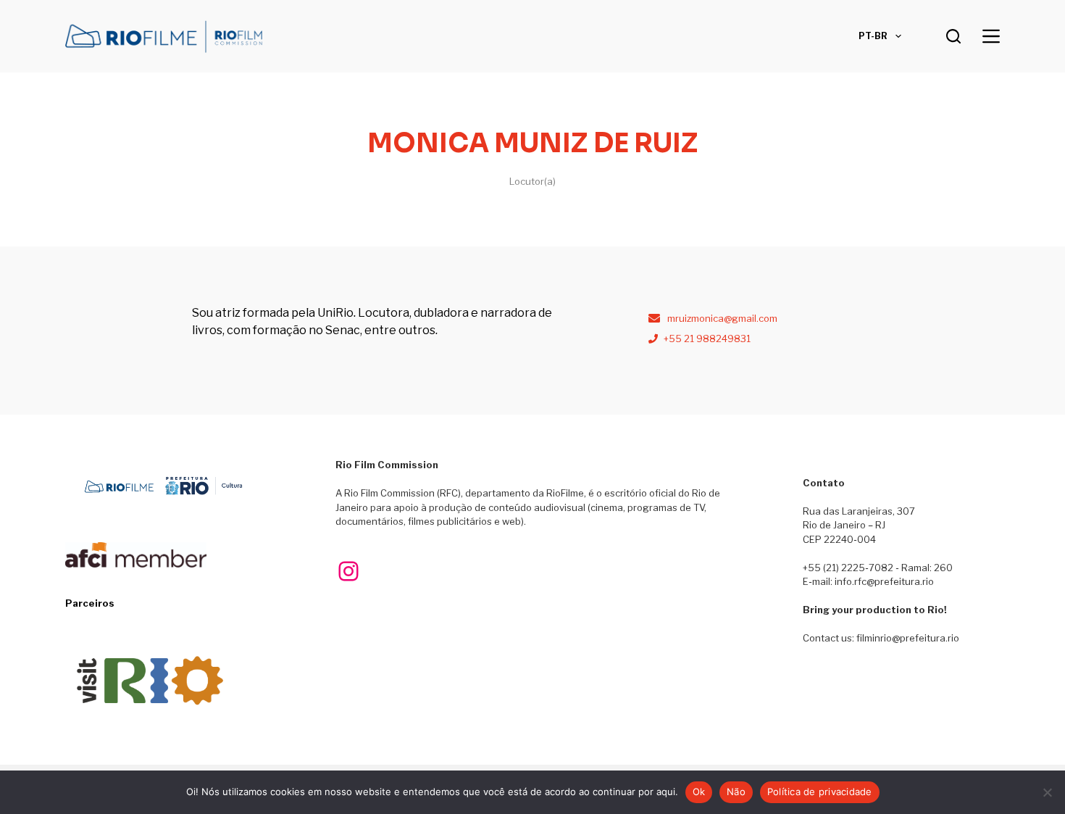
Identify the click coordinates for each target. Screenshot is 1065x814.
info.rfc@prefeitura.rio (884, 581)
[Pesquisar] (953, 36)
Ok (699, 791)
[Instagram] (348, 571)
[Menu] (991, 36)
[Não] (1047, 792)
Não (736, 791)
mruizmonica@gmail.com (722, 318)
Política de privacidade (819, 791)
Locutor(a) (532, 181)
